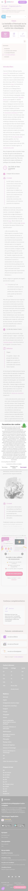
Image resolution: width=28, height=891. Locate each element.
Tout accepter (23, 467)
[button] (3, 888)
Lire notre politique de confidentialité (8, 461)
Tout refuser (4, 467)
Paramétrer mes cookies (14, 467)
